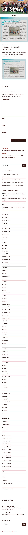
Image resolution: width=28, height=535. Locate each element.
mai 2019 (4, 242)
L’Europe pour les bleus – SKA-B (9, 207)
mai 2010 (4, 379)
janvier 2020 (5, 226)
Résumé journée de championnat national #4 (12, 185)
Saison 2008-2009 (6, 438)
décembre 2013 (6, 309)
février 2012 (5, 351)
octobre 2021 (5, 217)
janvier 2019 (5, 253)
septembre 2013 (6, 318)
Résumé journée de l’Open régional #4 (11, 179)
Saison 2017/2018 (6, 463)
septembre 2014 (6, 307)
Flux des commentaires (7, 486)
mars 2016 (4, 290)
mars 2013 (4, 334)
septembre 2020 (6, 220)
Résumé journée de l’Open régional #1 (11, 174)
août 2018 (4, 267)
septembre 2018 (6, 265)
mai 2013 (4, 329)
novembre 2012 (6, 340)
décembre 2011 (5, 357)
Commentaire (6, 99)
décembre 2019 (6, 228)
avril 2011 (4, 368)
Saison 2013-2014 (6, 452)
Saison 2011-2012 (6, 446)
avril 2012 (4, 346)
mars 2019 (4, 248)
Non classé (4, 430)
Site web (4, 132)
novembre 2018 (6, 259)
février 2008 (5, 413)
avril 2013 (4, 332)
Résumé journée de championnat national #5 (12, 182)
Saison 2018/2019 (6, 466)
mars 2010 (4, 385)
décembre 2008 (6, 402)
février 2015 (5, 301)
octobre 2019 (5, 234)
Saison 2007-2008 (6, 435)
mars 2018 (4, 273)
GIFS (3, 427)
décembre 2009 (6, 393)
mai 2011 (4, 365)
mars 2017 (4, 284)
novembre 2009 (6, 396)
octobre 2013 (5, 315)
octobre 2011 (5, 362)
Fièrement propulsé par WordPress (9, 531)
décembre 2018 (6, 256)
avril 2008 (4, 410)
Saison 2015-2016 (6, 458)
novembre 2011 (5, 360)
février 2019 (5, 251)
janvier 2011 (5, 374)
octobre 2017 (5, 279)
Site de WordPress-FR (7, 488)
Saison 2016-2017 (6, 460)
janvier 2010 (5, 390)
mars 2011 (4, 371)
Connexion (4, 480)
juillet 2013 (4, 323)
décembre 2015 (6, 293)
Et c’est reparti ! (5, 177)
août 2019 (4, 237)
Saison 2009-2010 (6, 441)
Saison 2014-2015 (6, 455)
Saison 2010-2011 (6, 444)
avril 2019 (4, 245)
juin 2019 (4, 240)
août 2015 (4, 295)
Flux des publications (7, 483)
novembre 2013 (6, 312)
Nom (3, 118)
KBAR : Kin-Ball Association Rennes (13, 9)
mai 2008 (4, 407)
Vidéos (3, 472)
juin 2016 (4, 287)
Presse (6, 86)
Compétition (5, 421)
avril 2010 (4, 382)
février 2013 (5, 337)
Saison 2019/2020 (6, 469)
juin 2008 (4, 404)
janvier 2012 (5, 354)
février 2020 (5, 223)
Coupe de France (6, 424)
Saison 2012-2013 (6, 449)
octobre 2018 (5, 262)
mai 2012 (4, 343)
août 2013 (4, 321)
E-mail (4, 125)
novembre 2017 (6, 276)
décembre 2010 (6, 376)
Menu (14, 15)
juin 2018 (4, 270)
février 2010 (5, 388)
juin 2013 (4, 326)
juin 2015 (4, 298)
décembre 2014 (6, 304)
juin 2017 (4, 281)
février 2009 (5, 399)
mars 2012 (4, 348)
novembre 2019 (6, 231)
